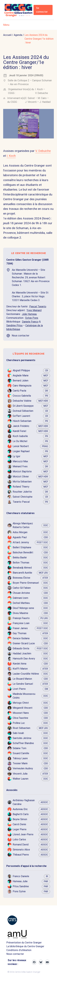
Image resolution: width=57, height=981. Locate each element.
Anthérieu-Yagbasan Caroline (24, 802)
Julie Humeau (29, 314)
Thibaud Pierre (21, 854)
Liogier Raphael (21, 451)
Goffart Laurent (21, 415)
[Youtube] (47, 962)
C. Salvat (30, 98)
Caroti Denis (19, 824)
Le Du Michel (20, 441)
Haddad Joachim (22, 653)
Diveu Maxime (20, 613)
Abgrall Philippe (21, 370)
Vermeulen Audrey (23, 768)
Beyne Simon (20, 819)
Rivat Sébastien (21, 728)
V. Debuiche (41, 93)
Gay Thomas (19, 633)
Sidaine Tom (19, 748)
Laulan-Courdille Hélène (26, 673)
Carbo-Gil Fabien (22, 587)
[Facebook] (34, 962)
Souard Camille (21, 753)
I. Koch (39, 89)
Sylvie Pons (31, 317)
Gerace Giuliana (21, 638)
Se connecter (42, 9)
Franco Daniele (21, 876)
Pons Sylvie (19, 891)
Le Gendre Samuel (23, 683)
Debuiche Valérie (22, 400)
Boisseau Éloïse (21, 577)
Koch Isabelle (20, 436)
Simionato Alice (21, 849)
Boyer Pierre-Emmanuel (26, 582)
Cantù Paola (19, 390)
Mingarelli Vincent (22, 707)
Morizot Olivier (21, 476)
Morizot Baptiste (22, 471)
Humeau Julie (20, 881)
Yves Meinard (34, 310)
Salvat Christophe (22, 496)
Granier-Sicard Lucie (24, 643)
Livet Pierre (19, 688)
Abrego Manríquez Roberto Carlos (23, 525)
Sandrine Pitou (14, 325)
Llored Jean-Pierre (23, 834)
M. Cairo (42, 98)
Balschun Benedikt (23, 552)
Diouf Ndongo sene (23, 608)
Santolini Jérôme (22, 738)
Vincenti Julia (20, 773)
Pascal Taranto (37, 306)
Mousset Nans (21, 712)
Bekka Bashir (20, 557)
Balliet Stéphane (22, 547)
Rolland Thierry (21, 486)
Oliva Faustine (20, 717)
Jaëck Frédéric (21, 426)
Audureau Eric (20, 809)
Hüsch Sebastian (22, 420)
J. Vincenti (31, 101)
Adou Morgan (20, 532)
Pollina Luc (19, 722)
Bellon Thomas (21, 562)
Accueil (7, 34)
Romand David (20, 844)
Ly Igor (16, 456)
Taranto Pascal (21, 501)
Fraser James (20, 628)
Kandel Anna (19, 663)
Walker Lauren (20, 778)
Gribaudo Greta (21, 648)
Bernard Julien (20, 380)
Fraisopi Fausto (21, 618)
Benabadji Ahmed (22, 567)
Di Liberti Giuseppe (23, 405)
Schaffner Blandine (23, 743)
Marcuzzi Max (20, 461)
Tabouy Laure (20, 758)
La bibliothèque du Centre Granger (25, 946)
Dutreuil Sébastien (23, 410)
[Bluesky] (41, 962)
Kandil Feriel (19, 431)
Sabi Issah (18, 733)
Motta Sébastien (22, 481)
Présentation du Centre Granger (24, 942)
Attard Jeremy (21, 542)
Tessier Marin (20, 763)
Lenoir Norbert (21, 446)
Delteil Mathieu (21, 602)
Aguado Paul (20, 537)
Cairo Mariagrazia (22, 385)
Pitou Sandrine (21, 886)
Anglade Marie (20, 375)
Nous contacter (15, 953)
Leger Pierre (19, 829)
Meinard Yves (20, 466)
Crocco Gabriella (22, 395)
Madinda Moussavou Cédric (24, 695)
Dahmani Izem (20, 597)
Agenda (18, 34)
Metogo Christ (21, 702)
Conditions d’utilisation (18, 950)
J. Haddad (45, 101)
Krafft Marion (20, 668)
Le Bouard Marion (22, 678)
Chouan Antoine (21, 592)
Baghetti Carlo (21, 814)
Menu (6, 24)
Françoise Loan (21, 623)
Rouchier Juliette (22, 491)
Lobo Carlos (19, 839)
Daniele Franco (30, 321)
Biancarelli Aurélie (22, 572)
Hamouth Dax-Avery (24, 658)
